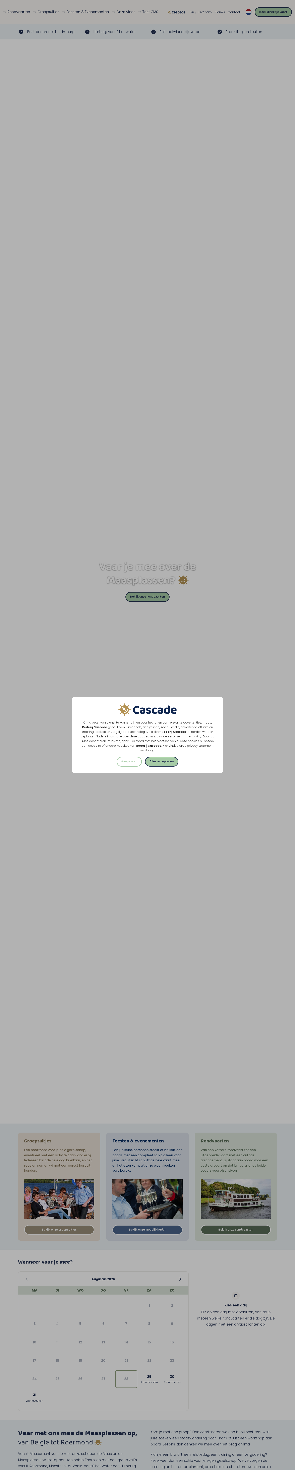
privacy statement (200, 746)
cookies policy (191, 736)
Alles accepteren (162, 761)
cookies (100, 732)
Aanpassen (129, 761)
